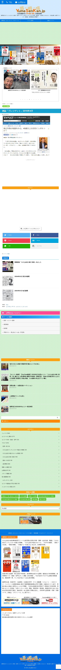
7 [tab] (34, 99)
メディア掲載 (7, 253)
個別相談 (6, 324)
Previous (5, 85)
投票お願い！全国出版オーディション (21, 385)
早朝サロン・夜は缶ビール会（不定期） (14, 332)
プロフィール (17, 592)
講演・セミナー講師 (9, 320)
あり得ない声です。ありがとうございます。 (17, 306)
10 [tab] (40, 99)
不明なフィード (31, 514)
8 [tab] (36, 99)
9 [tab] (38, 99)
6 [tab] (31, 99)
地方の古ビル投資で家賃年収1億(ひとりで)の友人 (25, 364)
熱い (7, 304)
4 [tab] (27, 99)
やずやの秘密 (23, 496)
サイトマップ (50, 533)
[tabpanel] (17, 84)
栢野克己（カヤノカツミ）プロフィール (10, 20)
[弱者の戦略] (36, 557)
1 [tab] (20, 99)
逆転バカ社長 (42, 499)
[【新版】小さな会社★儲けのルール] (26, 557)
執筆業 (5, 328)
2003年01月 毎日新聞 (21, 290)
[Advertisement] (30, 33)
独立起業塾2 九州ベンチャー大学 (44, 90)
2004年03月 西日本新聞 (22, 276)
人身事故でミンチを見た (17, 396)
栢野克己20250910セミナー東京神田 (21, 406)
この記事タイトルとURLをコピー (31, 228)
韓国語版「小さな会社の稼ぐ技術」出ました (28, 262)
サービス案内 (30, 20)
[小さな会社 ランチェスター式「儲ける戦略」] (7, 557)
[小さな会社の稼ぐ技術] (17, 557)
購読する (6, 421)
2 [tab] (22, 99)
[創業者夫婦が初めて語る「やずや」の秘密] (7, 571)
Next (55, 85)
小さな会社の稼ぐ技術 (25, 499)
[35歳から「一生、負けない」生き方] (45, 557)
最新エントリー (50, 20)
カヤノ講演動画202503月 (17, 90)
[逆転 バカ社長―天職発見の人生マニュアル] (25, 571)
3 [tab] (25, 99)
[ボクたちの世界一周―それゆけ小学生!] (35, 571)
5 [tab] (29, 99)
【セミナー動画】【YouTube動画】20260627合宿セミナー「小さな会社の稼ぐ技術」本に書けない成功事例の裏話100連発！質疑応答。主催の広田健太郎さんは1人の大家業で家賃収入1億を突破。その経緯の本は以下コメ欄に (35, 376)
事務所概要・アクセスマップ (39, 533)
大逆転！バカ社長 (32, 496)
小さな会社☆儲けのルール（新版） (46, 496)
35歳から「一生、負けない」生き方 (10, 496)
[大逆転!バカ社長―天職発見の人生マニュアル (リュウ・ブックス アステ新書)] (16, 571)
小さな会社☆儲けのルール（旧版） (10, 499)
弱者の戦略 (34, 499)
